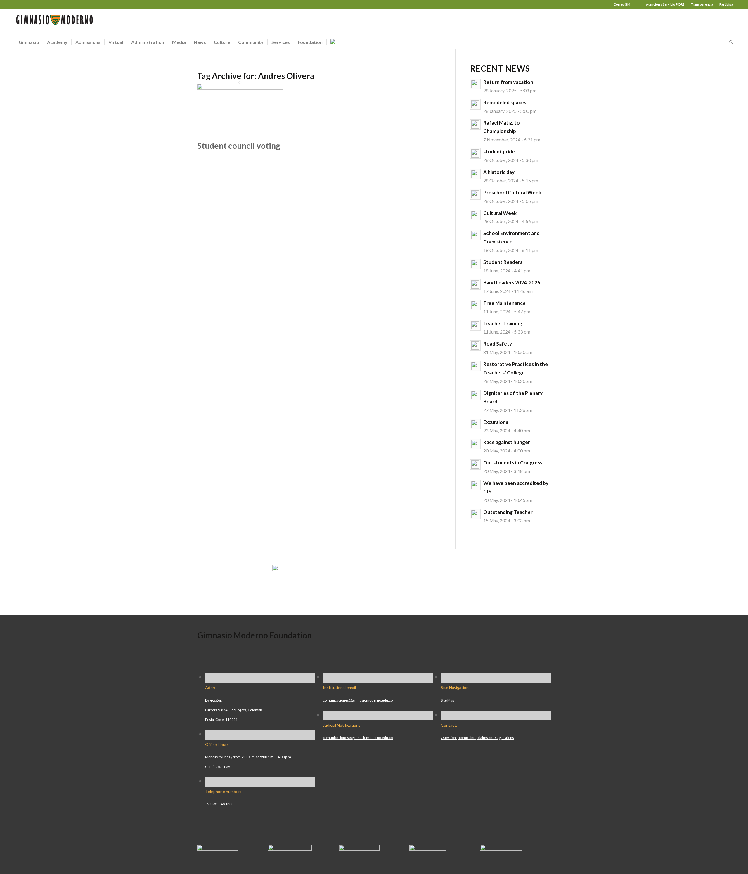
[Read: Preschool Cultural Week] (475, 194)
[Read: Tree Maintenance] (475, 305)
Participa (726, 4)
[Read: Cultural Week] (475, 215)
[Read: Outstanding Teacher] (475, 514)
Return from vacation (508, 82)
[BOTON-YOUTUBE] (359, 848)
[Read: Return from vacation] (475, 84)
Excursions (495, 422)
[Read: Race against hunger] (475, 444)
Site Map (447, 700)
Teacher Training (502, 323)
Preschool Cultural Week (512, 192)
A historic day (499, 172)
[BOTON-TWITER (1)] (427, 848)
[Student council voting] (240, 87)
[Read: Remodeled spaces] (475, 104)
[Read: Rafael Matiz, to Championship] (475, 124)
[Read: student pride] (475, 153)
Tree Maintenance (504, 303)
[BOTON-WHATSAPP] (501, 848)
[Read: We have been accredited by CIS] (475, 485)
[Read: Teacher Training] (475, 325)
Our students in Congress (512, 463)
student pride (499, 151)
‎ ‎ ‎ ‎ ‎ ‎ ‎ (638, 4)
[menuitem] (622, 4)
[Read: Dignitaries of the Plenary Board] (475, 395)
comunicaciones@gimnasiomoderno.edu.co (358, 700)
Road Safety (497, 344)
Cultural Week (500, 213)
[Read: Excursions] (475, 424)
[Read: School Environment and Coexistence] (475, 235)
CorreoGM (622, 4)
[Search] (729, 42)
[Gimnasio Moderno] (54, 21)
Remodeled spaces (504, 102)
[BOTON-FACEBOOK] (217, 848)
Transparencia (702, 4)
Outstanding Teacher (508, 512)
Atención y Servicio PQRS (665, 4)
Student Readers (502, 262)
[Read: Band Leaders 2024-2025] (475, 284)
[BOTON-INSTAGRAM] (290, 848)
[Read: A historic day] (475, 174)
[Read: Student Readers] (475, 264)
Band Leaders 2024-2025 (511, 282)
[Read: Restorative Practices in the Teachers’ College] (475, 366)
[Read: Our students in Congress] (475, 464)
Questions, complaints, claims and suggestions (477, 737)
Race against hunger (506, 442)
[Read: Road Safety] (475, 345)
